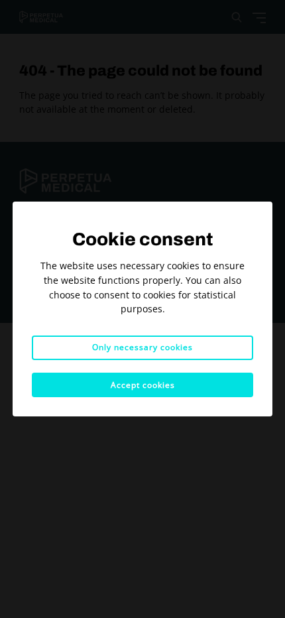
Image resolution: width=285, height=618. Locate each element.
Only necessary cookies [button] (142, 347)
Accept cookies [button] (143, 385)
